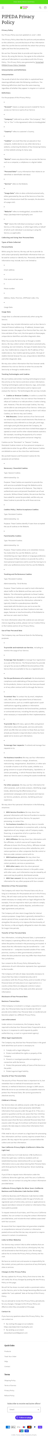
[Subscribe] (38, 1409)
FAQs (6, 1361)
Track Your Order (10, 1356)
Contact (7, 1366)
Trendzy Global (20, 1435)
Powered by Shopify (31, 1435)
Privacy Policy (9, 1390)
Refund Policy (9, 1396)
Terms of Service (10, 1385)
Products (7, 1351)
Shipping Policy (10, 1380)
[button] (2, 7)
